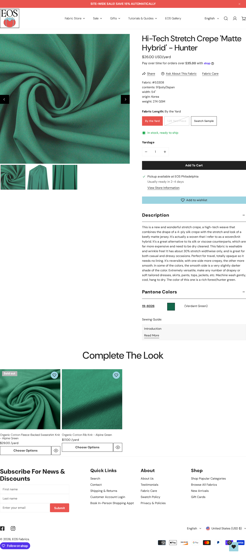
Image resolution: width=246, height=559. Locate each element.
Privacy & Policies (153, 503)
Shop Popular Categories (208, 478)
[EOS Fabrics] (9, 18)
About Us (147, 478)
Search (95, 478)
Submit (59, 508)
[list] (65, 98)
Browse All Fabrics (204, 485)
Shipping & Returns (103, 491)
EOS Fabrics (20, 539)
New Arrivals (200, 491)
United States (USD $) (226, 528)
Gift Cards (198, 497)
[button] (75, 18)
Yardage (148, 142)
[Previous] (4, 99)
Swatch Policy (150, 497)
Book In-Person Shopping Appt (112, 503)
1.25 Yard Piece (176, 121)
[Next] (125, 99)
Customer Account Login (107, 497)
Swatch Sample (204, 121)
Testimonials (149, 485)
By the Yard (152, 121)
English (210, 18)
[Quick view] (56, 450)
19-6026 (148, 306)
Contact (96, 485)
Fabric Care (210, 74)
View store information (163, 188)
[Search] (225, 18)
